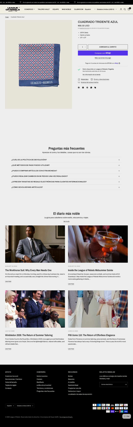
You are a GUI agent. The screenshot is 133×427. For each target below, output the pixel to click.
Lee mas (8, 281)
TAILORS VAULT (44, 9)
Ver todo (66, 221)
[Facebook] (79, 87)
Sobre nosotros (42, 376)
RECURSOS (72, 372)
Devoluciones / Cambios (13, 379)
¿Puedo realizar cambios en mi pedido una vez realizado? (39, 176)
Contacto (8, 388)
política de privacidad (44, 385)
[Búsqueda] (125, 9)
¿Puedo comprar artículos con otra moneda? (34, 171)
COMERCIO (28, 9)
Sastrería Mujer (73, 385)
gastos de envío (84, 28)
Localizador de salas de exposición (80, 394)
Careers (39, 379)
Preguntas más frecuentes (45, 391)
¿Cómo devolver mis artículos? (27, 187)
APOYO (8, 372)
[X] (83, 87)
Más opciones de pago (103, 58)
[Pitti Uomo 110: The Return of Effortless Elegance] (98, 309)
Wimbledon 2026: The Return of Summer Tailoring (29, 335)
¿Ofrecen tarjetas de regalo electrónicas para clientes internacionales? (49, 182)
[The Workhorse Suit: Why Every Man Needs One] (35, 244)
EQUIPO (56, 9)
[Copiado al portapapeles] (95, 87)
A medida (71, 382)
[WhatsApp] (91, 87)
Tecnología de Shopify (66, 417)
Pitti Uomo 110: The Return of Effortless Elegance (91, 335)
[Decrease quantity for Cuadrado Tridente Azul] (79, 47)
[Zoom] (67, 24)
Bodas (70, 376)
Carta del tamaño (11, 382)
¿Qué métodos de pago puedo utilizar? (30, 165)
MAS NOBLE (66, 9)
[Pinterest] (87, 87)
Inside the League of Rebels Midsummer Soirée (90, 270)
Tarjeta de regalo (10, 385)
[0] (128, 9)
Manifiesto (40, 382)
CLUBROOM (78, 9)
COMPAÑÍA (41, 372)
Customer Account (11, 376)
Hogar (7, 17)
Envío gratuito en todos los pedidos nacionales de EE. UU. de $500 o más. (40, 2)
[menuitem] (29, 9)
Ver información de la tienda (91, 74)
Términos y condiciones (45, 388)
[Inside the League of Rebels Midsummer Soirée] (98, 244)
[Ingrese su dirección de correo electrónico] (126, 384)
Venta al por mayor (74, 391)
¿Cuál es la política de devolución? (29, 160)
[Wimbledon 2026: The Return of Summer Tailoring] (35, 309)
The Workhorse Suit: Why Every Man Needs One (28, 270)
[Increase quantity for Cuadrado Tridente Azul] (85, 47)
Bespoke (71, 379)
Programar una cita (74, 388)
